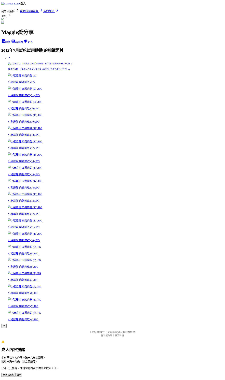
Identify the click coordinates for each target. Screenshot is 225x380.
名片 (30, 42)
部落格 (19, 42)
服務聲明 (119, 335)
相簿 (8, 42)
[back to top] (4, 326)
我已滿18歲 (8, 375)
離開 (19, 375)
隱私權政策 (106, 335)
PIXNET (100, 332)
